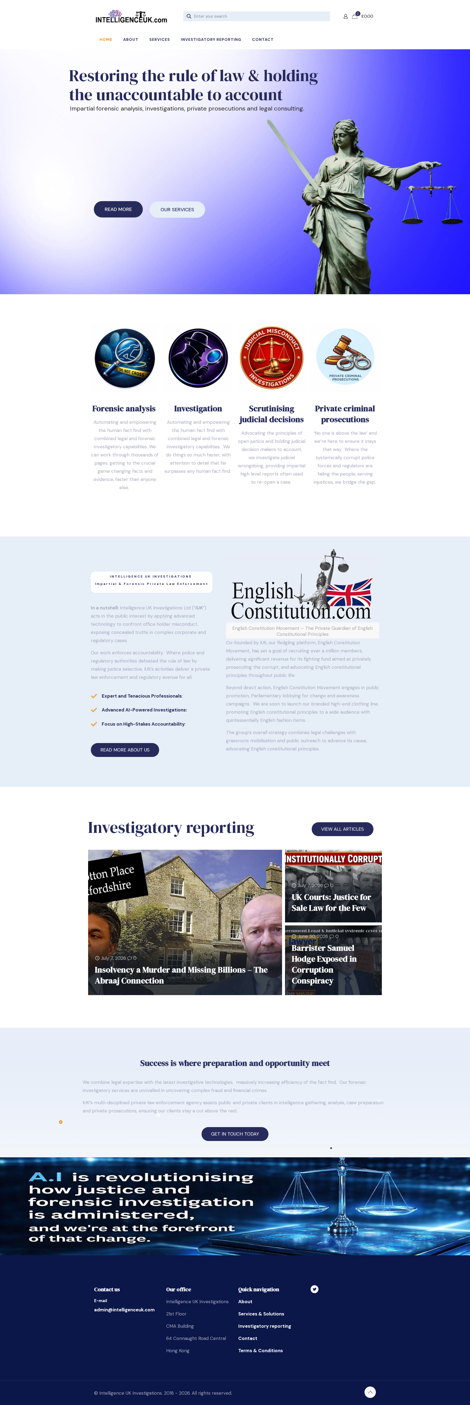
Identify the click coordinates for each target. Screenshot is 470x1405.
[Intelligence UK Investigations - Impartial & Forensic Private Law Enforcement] (131, 16)
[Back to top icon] (370, 1392)
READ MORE (118, 209)
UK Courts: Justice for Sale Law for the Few (331, 902)
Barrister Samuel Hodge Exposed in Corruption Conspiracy (324, 964)
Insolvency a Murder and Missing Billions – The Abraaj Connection (181, 975)
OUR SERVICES (177, 209)
